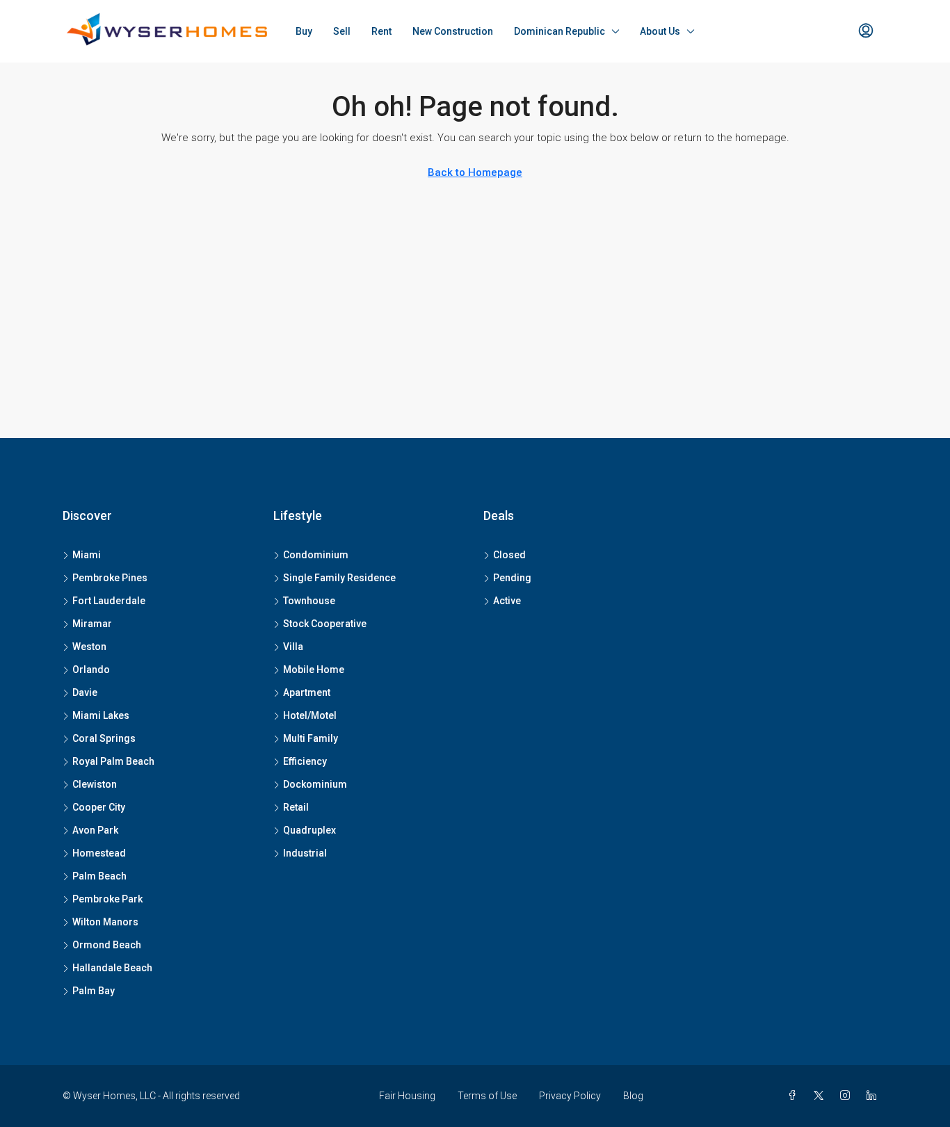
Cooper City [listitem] (98, 807)
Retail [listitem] (296, 807)
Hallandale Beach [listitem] (112, 967)
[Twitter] (821, 1095)
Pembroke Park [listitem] (107, 899)
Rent (381, 31)
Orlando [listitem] (91, 669)
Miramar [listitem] (92, 623)
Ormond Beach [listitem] (106, 944)
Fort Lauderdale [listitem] (108, 600)
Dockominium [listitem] (315, 784)
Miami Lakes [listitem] (100, 715)
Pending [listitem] (512, 577)
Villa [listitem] (293, 646)
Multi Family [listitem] (310, 738)
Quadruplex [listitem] (309, 830)
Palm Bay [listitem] (93, 990)
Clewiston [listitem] (94, 784)
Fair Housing (407, 1095)
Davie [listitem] (84, 692)
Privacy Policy (570, 1095)
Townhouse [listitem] (309, 600)
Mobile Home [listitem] (313, 669)
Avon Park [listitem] (95, 830)
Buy (304, 31)
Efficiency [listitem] (305, 761)
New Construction (452, 31)
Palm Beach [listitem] (99, 876)
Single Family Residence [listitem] (339, 577)
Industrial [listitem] (305, 853)
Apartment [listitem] (306, 692)
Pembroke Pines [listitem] (109, 577)
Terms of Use (487, 1095)
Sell (342, 31)
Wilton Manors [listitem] (105, 921)
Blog (633, 1095)
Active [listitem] (507, 600)
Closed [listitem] (509, 554)
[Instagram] (847, 1095)
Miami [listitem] (86, 554)
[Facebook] (795, 1095)
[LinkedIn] (874, 1095)
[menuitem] (865, 31)
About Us (660, 31)
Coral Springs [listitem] (104, 738)
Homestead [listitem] (99, 853)
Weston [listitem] (89, 646)
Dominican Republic (559, 31)
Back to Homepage (475, 172)
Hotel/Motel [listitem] (310, 715)
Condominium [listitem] (315, 554)
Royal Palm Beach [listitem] (113, 761)
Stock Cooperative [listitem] (325, 623)
